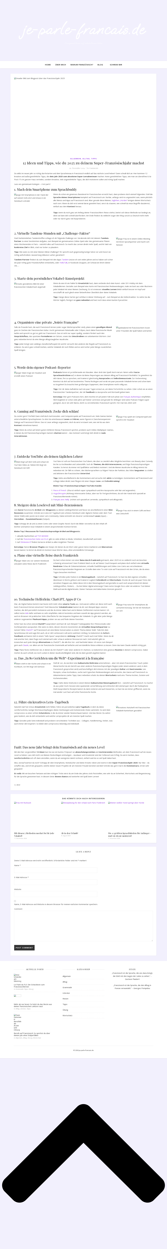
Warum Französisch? (81, 64)
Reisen (65, 998)
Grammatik (67, 987)
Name (17, 865)
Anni (18, 785)
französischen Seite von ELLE (36, 539)
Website (17, 889)
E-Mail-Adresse (21, 877)
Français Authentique (132, 396)
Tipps (94, 159)
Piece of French (59, 490)
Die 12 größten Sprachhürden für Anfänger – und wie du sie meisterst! (129, 834)
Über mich (60, 64)
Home (48, 64)
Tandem (65, 259)
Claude (25, 645)
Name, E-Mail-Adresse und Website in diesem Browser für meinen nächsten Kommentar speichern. (56, 904)
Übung (65, 1010)
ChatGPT (29, 630)
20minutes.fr (25, 542)
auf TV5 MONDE (41, 536)
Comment (18, 909)
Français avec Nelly (61, 499)
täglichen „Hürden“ (119, 200)
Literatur (66, 993)
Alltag (86, 159)
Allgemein (75, 159)
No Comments (92, 168)
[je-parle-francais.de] (83, 30)
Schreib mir (116, 64)
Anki (26, 613)
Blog (100, 64)
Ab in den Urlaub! (69, 833)
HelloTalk (63, 262)
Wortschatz (67, 1015)
